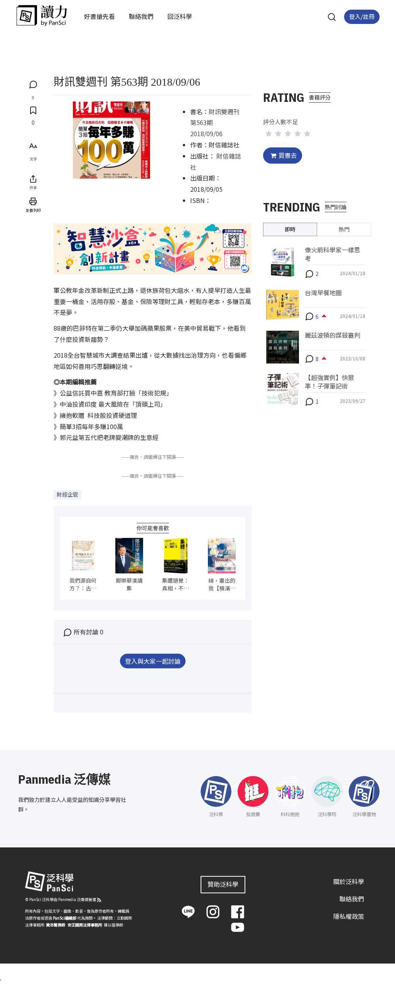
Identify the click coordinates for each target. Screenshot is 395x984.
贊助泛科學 (223, 884)
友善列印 (33, 210)
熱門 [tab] (344, 229)
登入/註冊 (362, 16)
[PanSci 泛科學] (41, 15)
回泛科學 (179, 16)
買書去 (288, 155)
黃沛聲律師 (55, 925)
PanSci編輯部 (64, 918)
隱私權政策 (348, 916)
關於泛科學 (348, 881)
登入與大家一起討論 (153, 661)
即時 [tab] (290, 229)
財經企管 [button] (67, 494)
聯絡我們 (141, 16)
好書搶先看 (99, 16)
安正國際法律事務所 (85, 925)
